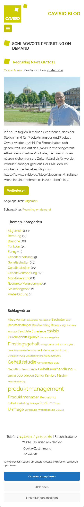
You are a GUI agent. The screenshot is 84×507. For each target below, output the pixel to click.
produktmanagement (36, 388)
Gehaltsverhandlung (22, 273)
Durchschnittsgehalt (23, 337)
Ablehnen (42, 487)
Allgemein (31, 201)
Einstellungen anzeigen (42, 498)
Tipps (56, 403)
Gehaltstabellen (19, 268)
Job (20, 375)
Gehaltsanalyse (64, 344)
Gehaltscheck (34, 350)
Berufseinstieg (41, 325)
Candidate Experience (32, 331)
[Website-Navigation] (8, 28)
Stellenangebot (19, 289)
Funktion (14, 246)
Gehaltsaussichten (17, 350)
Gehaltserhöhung (20, 257)
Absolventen (17, 319)
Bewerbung (58, 325)
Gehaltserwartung (34, 356)
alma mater (32, 320)
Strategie (34, 403)
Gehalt (50, 344)
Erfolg (43, 344)
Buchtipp (12, 331)
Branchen (71, 325)
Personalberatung (17, 381)
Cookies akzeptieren (42, 476)
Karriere (50, 375)
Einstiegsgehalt (24, 343)
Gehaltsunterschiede (22, 369)
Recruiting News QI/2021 (34, 62)
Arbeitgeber (45, 320)
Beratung (14, 236)
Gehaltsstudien (18, 262)
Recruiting (48, 397)
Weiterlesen (18, 189)
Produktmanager (23, 397)
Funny (12, 252)
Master (62, 375)
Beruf (68, 320)
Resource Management (25, 283)
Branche (14, 241)
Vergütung (31, 409)
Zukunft (60, 410)
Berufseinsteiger (19, 325)
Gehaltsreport (52, 355)
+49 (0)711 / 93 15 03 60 (35, 437)
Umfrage (16, 409)
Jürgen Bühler (34, 375)
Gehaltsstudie (22, 362)
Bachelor (58, 319)
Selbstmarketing (18, 403)
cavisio (53, 331)
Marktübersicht (18, 278)
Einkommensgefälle (49, 337)
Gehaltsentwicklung (55, 350)
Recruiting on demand (36, 209)
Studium (46, 403)
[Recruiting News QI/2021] (42, 101)
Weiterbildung (18, 294)
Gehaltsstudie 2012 (48, 362)
